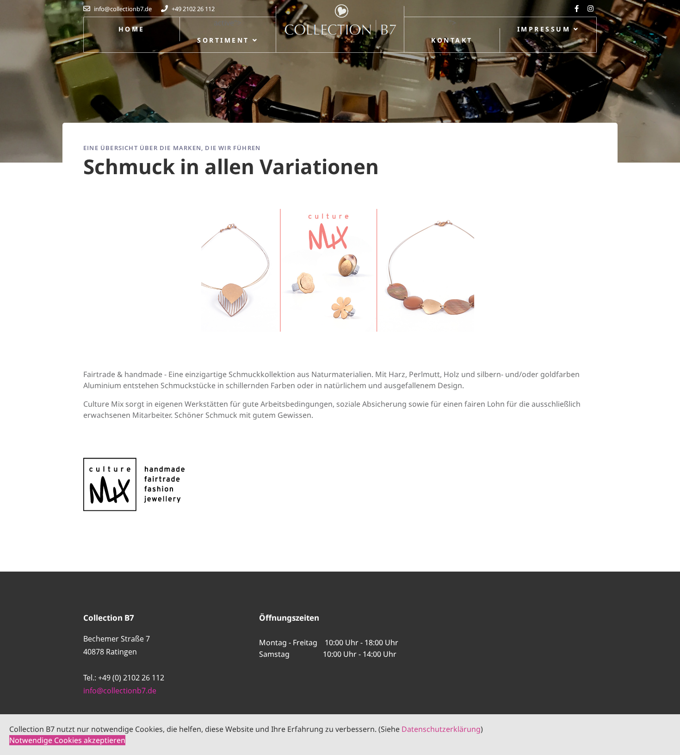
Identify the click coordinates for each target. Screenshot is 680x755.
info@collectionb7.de (119, 691)
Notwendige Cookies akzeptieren (67, 740)
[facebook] (578, 8)
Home (131, 29)
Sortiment (223, 40)
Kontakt (451, 40)
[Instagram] (591, 8)
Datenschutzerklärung (441, 729)
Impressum (543, 29)
